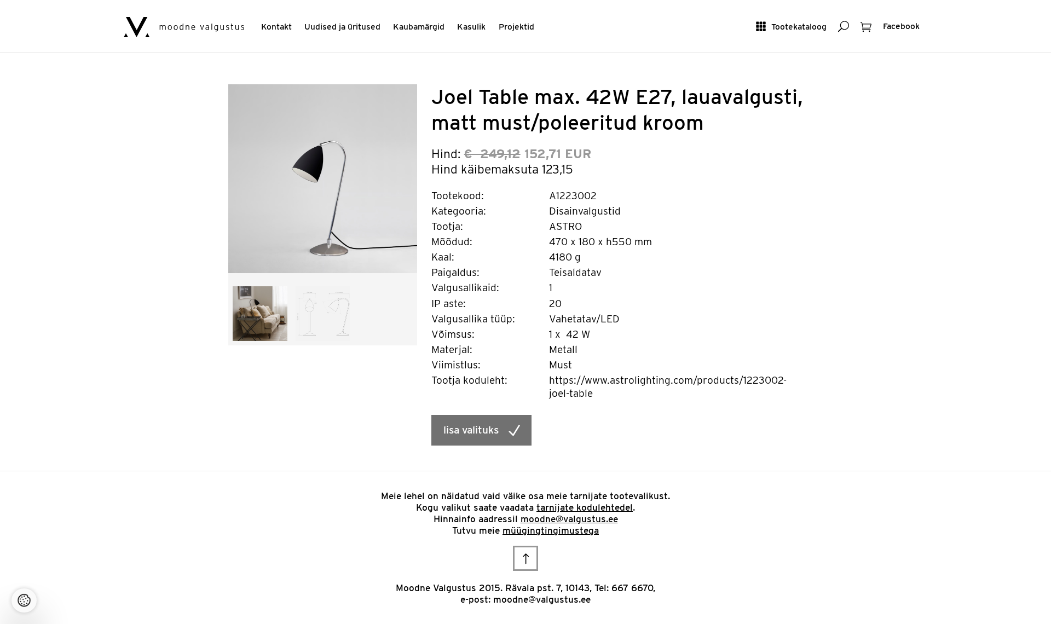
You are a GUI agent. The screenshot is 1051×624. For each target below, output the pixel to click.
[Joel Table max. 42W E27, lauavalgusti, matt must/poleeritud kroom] (322, 178)
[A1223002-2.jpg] (260, 313)
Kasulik (471, 26)
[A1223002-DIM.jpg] (323, 313)
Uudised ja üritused (342, 26)
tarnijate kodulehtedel (584, 507)
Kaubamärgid (418, 26)
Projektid (516, 26)
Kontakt (276, 26)
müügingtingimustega (551, 530)
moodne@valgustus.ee (569, 518)
